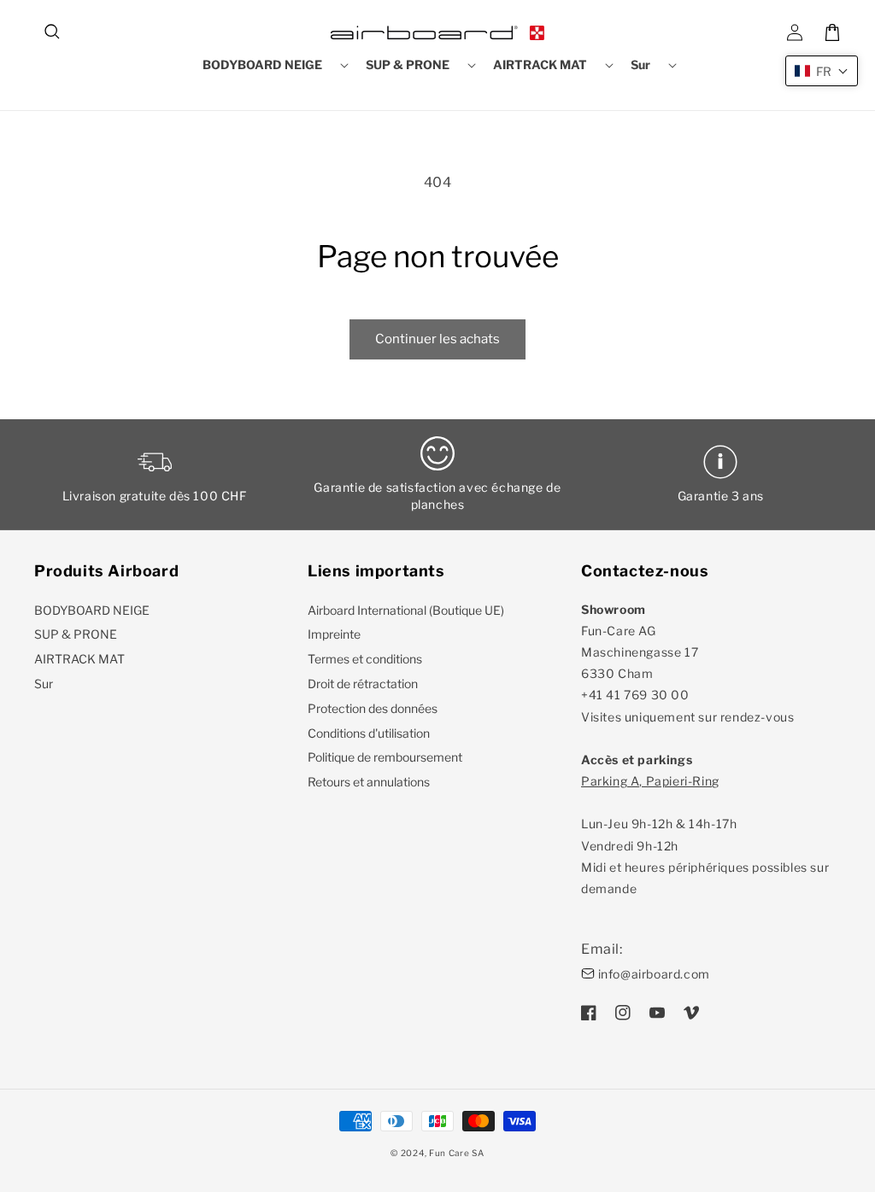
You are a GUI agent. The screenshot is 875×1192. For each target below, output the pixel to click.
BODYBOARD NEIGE (92, 610)
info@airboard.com (654, 974)
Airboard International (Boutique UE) (406, 610)
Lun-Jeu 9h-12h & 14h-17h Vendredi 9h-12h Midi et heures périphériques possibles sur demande (705, 835)
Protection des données (373, 708)
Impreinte (334, 634)
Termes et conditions (365, 659)
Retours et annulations (369, 781)
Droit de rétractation (363, 683)
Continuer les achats (437, 339)
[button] (53, 32)
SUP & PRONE (75, 634)
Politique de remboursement (385, 757)
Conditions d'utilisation (369, 733)
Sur (43, 683)
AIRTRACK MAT (79, 659)
